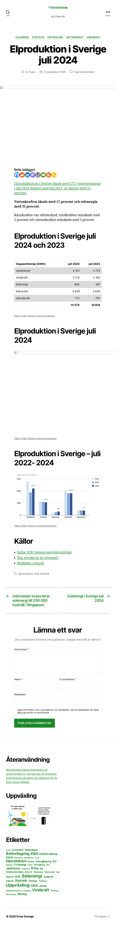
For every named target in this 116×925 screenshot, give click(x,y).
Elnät (37, 858)
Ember (31, 861)
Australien (17, 849)
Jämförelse (13, 868)
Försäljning (39, 864)
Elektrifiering (29, 858)
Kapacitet (26, 869)
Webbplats (20, 694)
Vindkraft (94, 37)
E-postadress (68, 679)
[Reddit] (22, 175)
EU (54, 861)
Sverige (33, 880)
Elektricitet (18, 858)
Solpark (10, 881)
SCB (36, 573)
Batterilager (31, 849)
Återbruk (54, 891)
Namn (18, 679)
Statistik (38, 37)
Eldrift (9, 857)
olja (57, 872)
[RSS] (48, 175)
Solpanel (48, 876)
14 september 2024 (54, 71)
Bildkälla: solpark (30, 563)
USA (34, 885)
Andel (8, 850)
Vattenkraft (75, 37)
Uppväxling (55, 37)
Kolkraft (28, 872)
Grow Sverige (25, 916)
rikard (32, 71)
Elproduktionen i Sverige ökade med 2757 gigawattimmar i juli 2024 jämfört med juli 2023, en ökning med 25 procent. (57, 188)
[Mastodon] (32, 175)
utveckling (27, 891)
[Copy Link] (53, 175)
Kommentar (21, 649)
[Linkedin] (27, 175)
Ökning (22, 894)
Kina (34, 868)
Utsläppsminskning (13, 891)
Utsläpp (43, 886)
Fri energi (20, 864)
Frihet (29, 865)
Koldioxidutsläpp (14, 872)
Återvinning (11, 894)
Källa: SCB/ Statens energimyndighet (34, 315)
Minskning (38, 872)
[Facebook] (16, 175)
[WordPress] (38, 175)
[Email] (43, 175)
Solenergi (22, 37)
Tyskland (43, 881)
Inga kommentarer (84, 71)
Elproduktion (25, 573)
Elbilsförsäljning (48, 853)
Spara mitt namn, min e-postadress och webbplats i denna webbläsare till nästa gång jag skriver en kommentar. (58, 711)
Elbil (34, 853)
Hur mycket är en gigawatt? (38, 558)
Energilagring (44, 861)
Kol (41, 868)
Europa (9, 865)
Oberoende (49, 872)
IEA (48, 865)
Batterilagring (17, 853)
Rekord (9, 876)
